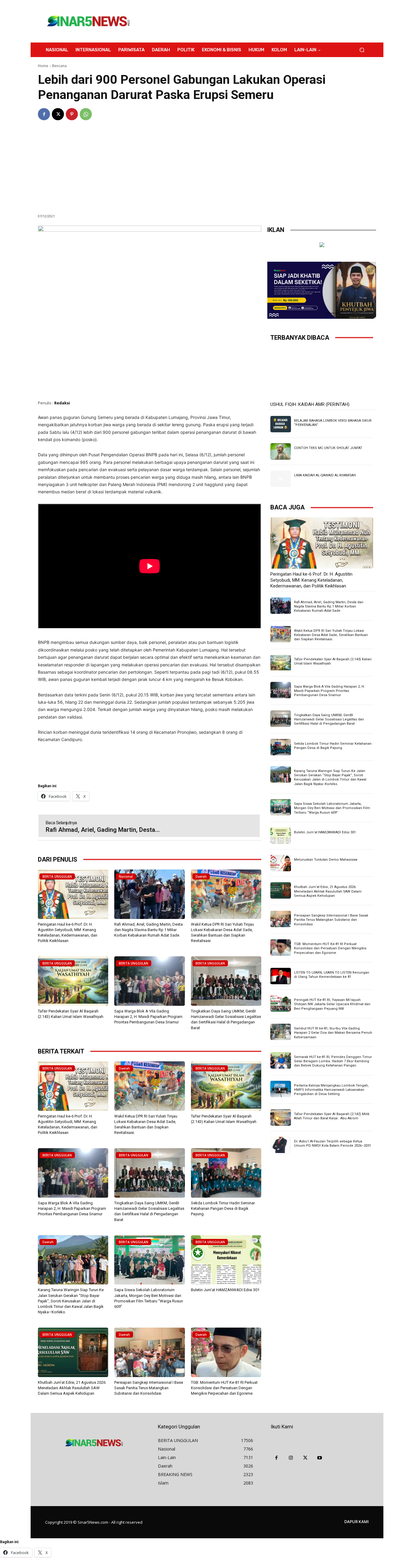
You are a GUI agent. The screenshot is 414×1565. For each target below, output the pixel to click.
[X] (58, 114)
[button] (362, 50)
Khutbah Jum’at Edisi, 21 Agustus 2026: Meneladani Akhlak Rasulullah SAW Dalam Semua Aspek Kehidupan (72, 1388)
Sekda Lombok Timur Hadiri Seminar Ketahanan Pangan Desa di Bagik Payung (223, 1208)
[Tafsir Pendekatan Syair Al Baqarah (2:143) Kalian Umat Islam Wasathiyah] (73, 981)
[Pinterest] (72, 114)
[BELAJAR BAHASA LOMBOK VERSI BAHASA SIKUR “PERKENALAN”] (280, 424)
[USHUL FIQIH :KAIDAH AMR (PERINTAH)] (321, 373)
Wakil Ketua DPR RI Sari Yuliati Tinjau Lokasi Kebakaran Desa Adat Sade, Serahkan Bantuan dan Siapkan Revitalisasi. (331, 635)
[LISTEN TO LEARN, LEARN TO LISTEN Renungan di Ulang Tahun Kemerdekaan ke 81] (280, 976)
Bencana (59, 65)
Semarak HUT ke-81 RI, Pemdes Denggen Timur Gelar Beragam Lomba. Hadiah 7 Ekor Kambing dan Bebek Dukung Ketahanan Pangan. (333, 1061)
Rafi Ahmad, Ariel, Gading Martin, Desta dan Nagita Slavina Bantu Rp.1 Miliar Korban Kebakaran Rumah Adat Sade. (148, 929)
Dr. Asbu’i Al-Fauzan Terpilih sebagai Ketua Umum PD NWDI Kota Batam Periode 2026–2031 (332, 1143)
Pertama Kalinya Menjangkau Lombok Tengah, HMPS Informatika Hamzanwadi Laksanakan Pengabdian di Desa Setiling (331, 1090)
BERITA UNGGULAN (57, 876)
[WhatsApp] (86, 114)
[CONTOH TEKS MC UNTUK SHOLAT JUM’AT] (280, 451)
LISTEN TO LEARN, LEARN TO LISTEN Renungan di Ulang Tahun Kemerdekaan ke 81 (331, 975)
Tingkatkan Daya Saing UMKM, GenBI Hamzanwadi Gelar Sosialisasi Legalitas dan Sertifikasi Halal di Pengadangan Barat (329, 719)
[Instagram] (291, 1458)
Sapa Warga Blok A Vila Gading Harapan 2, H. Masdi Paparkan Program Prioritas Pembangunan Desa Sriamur (148, 1016)
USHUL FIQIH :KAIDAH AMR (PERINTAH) (309, 404)
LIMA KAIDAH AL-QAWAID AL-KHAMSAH (325, 475)
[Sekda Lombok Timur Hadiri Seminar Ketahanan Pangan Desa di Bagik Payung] (226, 1173)
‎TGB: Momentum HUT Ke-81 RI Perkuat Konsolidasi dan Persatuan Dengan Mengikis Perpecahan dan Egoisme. (224, 1388)
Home (43, 65)
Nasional (126, 876)
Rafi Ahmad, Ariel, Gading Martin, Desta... (103, 829)
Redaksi (62, 403)
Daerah (201, 876)
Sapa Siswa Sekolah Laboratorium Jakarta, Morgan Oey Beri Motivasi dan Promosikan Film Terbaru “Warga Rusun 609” (332, 808)
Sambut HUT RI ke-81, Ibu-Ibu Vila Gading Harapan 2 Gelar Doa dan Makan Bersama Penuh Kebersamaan (333, 1032)
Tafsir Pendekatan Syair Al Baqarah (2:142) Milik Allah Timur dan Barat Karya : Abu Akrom (331, 1116)
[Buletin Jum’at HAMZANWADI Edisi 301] (226, 1260)
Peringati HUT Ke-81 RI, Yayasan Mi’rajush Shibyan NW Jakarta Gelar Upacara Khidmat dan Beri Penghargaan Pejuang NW (332, 1004)
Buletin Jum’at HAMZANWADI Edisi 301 (225, 1290)
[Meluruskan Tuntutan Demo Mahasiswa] (280, 863)
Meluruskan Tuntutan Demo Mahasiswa (325, 860)
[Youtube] (320, 1458)
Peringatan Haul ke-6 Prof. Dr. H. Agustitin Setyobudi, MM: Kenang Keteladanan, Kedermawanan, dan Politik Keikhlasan (311, 580)
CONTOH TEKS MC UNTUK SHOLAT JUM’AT (328, 448)
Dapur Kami (356, 1521)
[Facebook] (44, 114)
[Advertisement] (257, 21)
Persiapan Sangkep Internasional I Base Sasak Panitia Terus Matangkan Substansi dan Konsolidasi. (148, 1388)
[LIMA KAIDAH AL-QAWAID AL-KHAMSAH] (280, 479)
